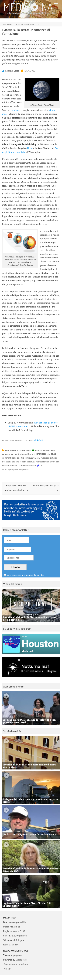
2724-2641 (14, 944)
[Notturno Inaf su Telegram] (31, 677)
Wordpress (21, 959)
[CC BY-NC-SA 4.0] (38, 440)
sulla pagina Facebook (39, 458)
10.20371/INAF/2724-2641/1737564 (16, 469)
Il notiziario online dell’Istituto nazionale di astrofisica (31, 13)
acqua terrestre (42, 450)
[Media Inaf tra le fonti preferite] (31, 520)
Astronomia (10, 450)
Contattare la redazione (16, 964)
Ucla (29, 148)
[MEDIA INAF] (31, 10)
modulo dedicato (28, 465)
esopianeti (16, 109)
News (28, 450)
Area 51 (8, 968)
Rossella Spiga (12, 70)
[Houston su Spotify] (31, 654)
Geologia (21, 450)
